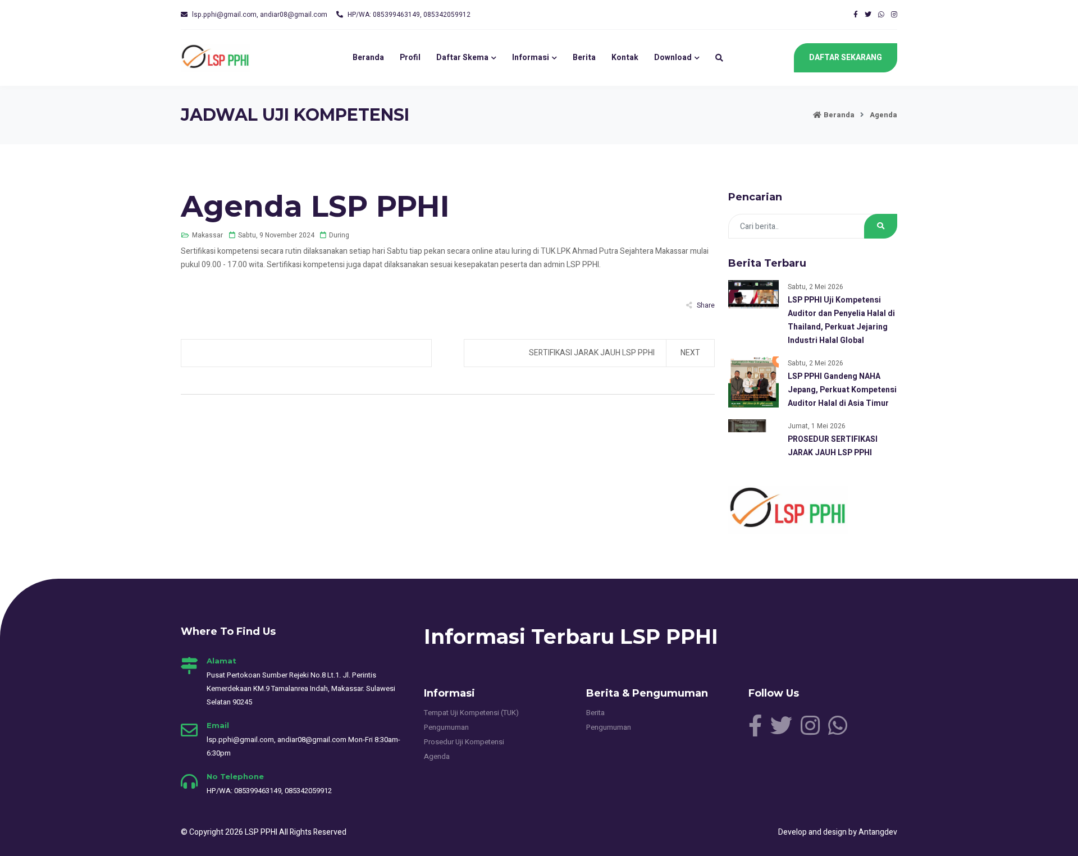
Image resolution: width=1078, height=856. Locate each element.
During (339, 235)
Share (706, 305)
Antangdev (877, 832)
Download (673, 57)
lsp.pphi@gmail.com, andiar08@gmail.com (259, 15)
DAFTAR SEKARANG (845, 57)
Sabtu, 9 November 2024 (276, 235)
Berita (584, 57)
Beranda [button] (368, 57)
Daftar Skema (462, 57)
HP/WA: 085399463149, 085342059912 (409, 15)
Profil (410, 57)
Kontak (624, 57)
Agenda (883, 114)
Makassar (207, 235)
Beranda (839, 114)
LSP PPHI (262, 832)
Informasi (530, 57)
